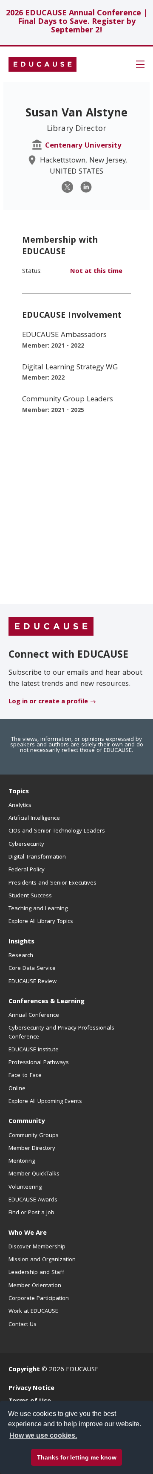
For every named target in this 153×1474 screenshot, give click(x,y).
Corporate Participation (38, 1298)
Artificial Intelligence (34, 818)
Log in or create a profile (48, 702)
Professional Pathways (38, 1063)
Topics (18, 792)
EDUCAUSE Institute (33, 1050)
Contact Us (22, 1324)
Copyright (24, 1369)
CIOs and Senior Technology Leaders (56, 831)
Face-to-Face (25, 1075)
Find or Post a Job (31, 1213)
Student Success (30, 896)
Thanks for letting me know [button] (76, 1457)
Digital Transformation (37, 857)
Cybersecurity (26, 844)
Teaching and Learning (38, 909)
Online (17, 1089)
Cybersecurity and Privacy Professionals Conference (61, 1033)
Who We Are (27, 1233)
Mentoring (21, 1161)
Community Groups (33, 1135)
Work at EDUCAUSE (33, 1311)
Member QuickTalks (34, 1174)
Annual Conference (33, 1015)
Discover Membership (36, 1247)
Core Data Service (32, 968)
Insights (21, 942)
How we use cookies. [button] (43, 1435)
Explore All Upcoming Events (45, 1101)
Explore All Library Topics (40, 921)
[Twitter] (67, 187)
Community (26, 1121)
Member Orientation (34, 1286)
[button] (140, 64)
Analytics (19, 805)
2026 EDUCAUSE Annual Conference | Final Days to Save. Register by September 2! (76, 22)
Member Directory (31, 1148)
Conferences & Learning (46, 1001)
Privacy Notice (31, 1388)
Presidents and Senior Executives (52, 883)
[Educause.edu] (51, 627)
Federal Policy (26, 870)
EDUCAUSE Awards (32, 1200)
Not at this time (96, 271)
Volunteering (25, 1187)
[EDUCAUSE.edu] (42, 64)
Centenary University (83, 146)
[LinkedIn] (86, 187)
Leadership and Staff (36, 1272)
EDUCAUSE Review (32, 982)
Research (20, 955)
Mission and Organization (42, 1260)
